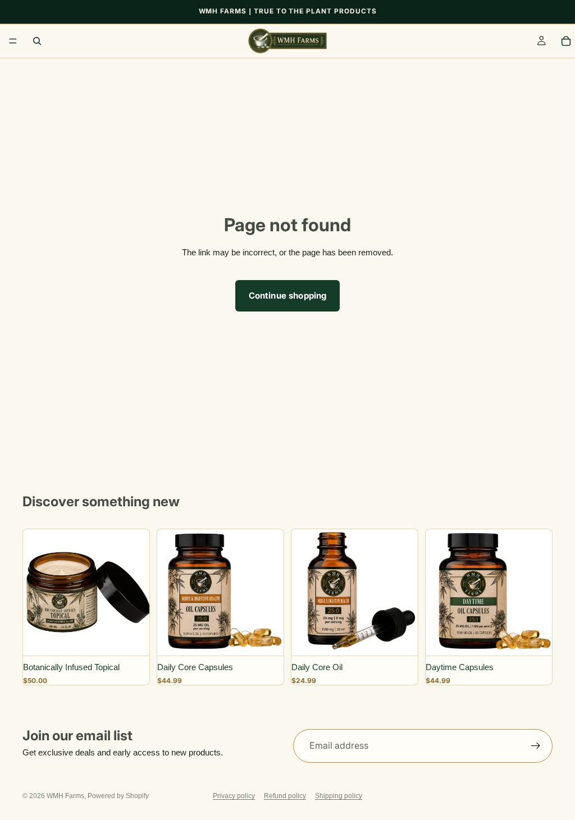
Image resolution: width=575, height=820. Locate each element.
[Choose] (266, 636)
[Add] (132, 636)
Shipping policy (338, 796)
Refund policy (285, 796)
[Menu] (13, 41)
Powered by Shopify (118, 796)
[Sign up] (535, 746)
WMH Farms (65, 796)
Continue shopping (288, 295)
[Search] (37, 41)
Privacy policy (234, 796)
